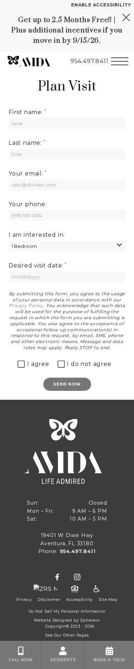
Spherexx (90, 620)
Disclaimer (49, 599)
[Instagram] (77, 577)
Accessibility (79, 599)
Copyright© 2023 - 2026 (70, 626)
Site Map (108, 599)
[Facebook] (57, 577)
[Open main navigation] (119, 61)
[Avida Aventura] (26, 61)
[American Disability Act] (96, 589)
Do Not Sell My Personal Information (67, 611)
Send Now (67, 384)
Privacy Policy (26, 305)
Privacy (24, 599)
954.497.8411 (78, 551)
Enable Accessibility (101, 4)
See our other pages (67, 635)
